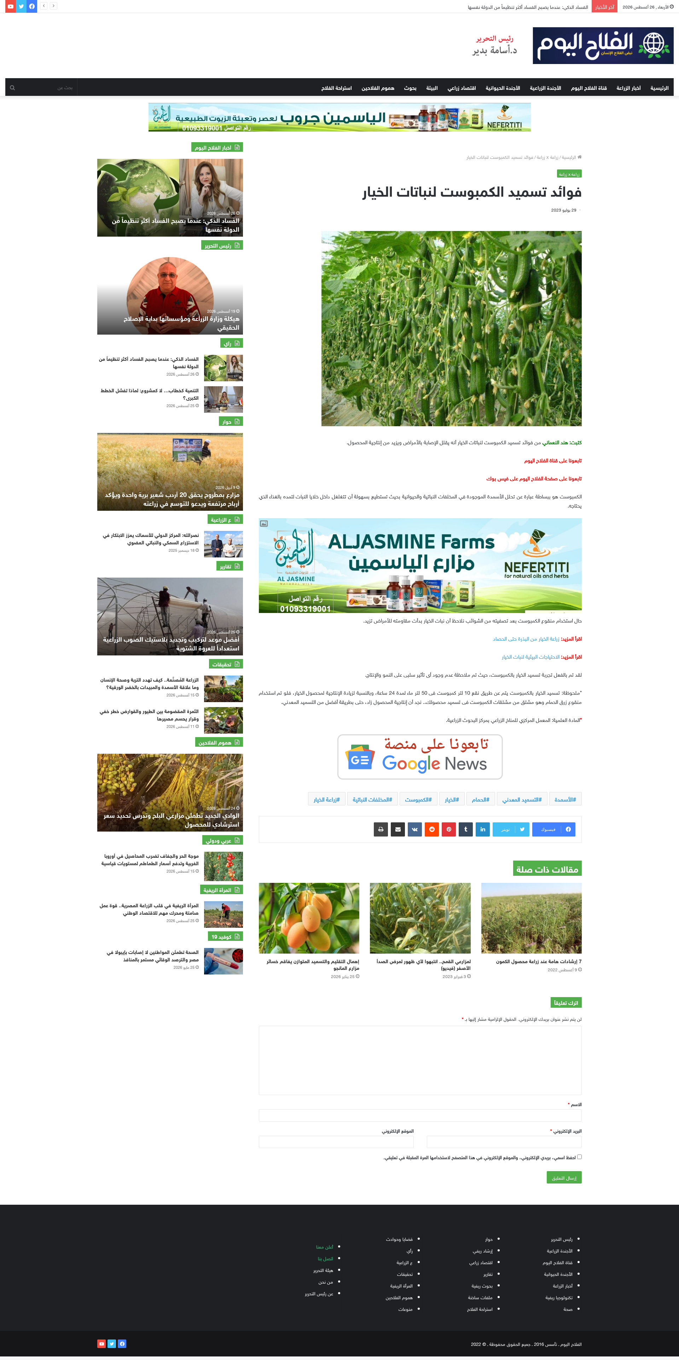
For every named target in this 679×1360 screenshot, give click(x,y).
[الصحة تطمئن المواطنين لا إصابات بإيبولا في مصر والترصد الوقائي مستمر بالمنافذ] (223, 961)
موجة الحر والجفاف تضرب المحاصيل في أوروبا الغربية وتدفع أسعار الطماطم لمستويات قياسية (150, 859)
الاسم (575, 1104)
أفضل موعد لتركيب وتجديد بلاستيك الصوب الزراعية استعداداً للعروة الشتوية (171, 643)
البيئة (432, 87)
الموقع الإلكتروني (398, 1130)
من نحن (326, 1281)
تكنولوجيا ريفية (559, 1297)
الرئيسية (660, 87)
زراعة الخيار (325, 799)
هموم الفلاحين (378, 87)
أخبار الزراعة (629, 87)
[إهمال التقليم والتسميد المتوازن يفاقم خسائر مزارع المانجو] (309, 918)
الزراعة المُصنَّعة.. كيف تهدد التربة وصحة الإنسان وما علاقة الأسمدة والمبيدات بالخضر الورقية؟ (149, 683)
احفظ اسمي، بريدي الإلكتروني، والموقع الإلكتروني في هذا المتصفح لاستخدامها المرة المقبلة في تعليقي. (479, 1157)
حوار (489, 1238)
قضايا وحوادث (399, 1238)
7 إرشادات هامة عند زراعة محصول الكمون (539, 960)
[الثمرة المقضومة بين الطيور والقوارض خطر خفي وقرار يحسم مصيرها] (223, 720)
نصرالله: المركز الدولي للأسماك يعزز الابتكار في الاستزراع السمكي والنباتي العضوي (151, 538)
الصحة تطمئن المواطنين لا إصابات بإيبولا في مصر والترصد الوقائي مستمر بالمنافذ (153, 955)
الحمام (479, 799)
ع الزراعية (405, 1262)
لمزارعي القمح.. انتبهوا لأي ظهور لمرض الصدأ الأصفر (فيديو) (424, 964)
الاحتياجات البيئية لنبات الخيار (530, 655)
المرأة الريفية (401, 1285)
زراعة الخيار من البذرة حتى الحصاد (526, 637)
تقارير (488, 1273)
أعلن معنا (324, 1246)
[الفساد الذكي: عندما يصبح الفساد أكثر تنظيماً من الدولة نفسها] (223, 368)
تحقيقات (405, 1273)
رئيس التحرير (562, 1238)
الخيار (450, 799)
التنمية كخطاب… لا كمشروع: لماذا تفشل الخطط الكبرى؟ (150, 393)
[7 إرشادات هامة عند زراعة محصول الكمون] (531, 918)
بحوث (410, 87)
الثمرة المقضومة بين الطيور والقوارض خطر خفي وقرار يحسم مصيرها (149, 714)
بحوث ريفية (482, 1285)
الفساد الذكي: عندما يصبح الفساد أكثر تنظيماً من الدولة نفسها (149, 362)
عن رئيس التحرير (319, 1293)
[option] (170, 198)
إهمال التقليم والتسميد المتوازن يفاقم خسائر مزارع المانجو (313, 964)
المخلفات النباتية (371, 799)
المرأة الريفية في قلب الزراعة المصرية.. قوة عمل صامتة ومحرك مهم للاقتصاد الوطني (149, 908)
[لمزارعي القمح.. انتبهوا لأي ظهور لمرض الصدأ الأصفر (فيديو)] (420, 918)
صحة (568, 1308)
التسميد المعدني (521, 799)
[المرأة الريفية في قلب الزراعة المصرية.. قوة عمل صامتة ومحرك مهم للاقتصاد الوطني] (223, 914)
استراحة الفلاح (336, 87)
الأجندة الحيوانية (503, 87)
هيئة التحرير (323, 1270)
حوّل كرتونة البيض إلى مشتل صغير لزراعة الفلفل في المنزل (530, 6)
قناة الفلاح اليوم (589, 87)
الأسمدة (564, 799)
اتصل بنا (325, 1258)
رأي (410, 1250)
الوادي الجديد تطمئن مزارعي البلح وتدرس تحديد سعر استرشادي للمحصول (171, 819)
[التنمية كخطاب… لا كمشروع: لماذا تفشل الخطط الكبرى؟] (223, 399)
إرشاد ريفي (483, 1250)
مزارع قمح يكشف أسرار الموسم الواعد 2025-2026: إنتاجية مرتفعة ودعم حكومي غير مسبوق (171, 498)
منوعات (406, 1308)
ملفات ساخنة (480, 1297)
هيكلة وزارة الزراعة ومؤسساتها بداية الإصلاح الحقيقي (181, 322)
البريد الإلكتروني (566, 1130)
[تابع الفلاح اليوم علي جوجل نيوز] (420, 755)
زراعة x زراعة (547, 156)
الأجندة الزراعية (545, 87)
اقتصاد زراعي (462, 87)
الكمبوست (417, 799)
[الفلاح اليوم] (566, 45)
